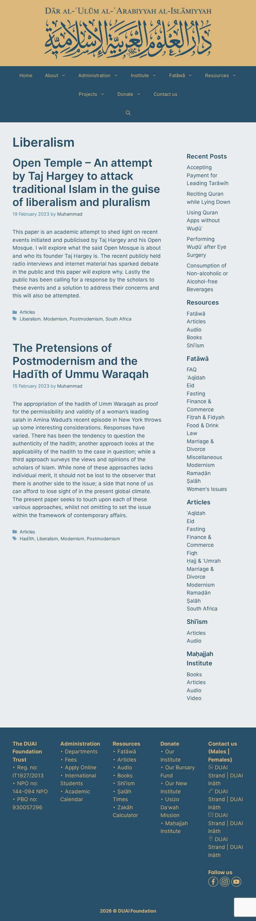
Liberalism (30, 318)
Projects (88, 94)
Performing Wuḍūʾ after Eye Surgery (206, 247)
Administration (94, 75)
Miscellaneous (204, 457)
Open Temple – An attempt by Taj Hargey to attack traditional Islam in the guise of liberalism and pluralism (86, 182)
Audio (194, 329)
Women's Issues (207, 489)
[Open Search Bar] (128, 113)
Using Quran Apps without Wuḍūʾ (203, 220)
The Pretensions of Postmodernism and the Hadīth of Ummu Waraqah (80, 360)
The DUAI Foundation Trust (27, 752)
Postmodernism (86, 318)
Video (194, 698)
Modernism (55, 318)
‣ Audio (122, 767)
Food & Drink (203, 425)
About (51, 75)
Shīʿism (195, 345)
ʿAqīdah (196, 378)
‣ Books (123, 775)
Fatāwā (177, 75)
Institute (140, 75)
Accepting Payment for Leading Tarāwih (208, 175)
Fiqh (192, 553)
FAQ (192, 369)
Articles (27, 312)
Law (192, 433)
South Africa (118, 318)
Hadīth (27, 538)
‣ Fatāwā (124, 751)
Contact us (165, 94)
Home (25, 75)
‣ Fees (68, 760)
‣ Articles (124, 760)
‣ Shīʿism (124, 783)
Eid (190, 385)
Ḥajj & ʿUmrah (204, 561)
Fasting (196, 393)
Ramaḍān (199, 473)
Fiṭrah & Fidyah (205, 417)
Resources (217, 75)
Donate (125, 94)
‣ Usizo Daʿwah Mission (170, 807)
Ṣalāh (194, 481)
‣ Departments (79, 751)
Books (194, 337)
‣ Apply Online (78, 767)
